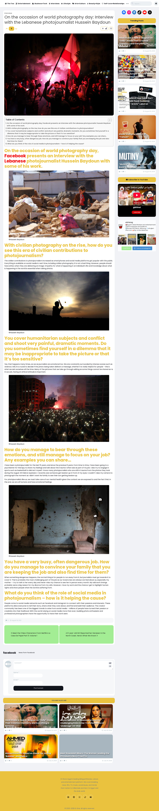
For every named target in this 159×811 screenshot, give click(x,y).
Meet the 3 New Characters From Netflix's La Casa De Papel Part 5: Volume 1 (30, 634)
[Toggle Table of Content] (108, 120)
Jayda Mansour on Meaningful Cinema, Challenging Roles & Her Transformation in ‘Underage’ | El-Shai (82, 723)
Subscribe (137, 212)
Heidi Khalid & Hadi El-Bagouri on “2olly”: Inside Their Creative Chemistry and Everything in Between (29, 723)
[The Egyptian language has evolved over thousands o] (151, 239)
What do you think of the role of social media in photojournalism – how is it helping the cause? (45, 144)
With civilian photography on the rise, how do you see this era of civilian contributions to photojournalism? (50, 128)
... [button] (127, 3)
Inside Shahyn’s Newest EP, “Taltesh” (132, 135)
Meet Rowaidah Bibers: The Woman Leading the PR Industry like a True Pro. (84, 755)
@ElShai (137, 207)
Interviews (55, 3)
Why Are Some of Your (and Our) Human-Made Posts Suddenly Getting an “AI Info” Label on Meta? (136, 102)
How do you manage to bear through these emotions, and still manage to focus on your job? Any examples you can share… (57, 136)
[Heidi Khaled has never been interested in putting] (141, 239)
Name (16, 672)
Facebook (15, 156)
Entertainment (24, 3)
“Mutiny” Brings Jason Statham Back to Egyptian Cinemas (135, 165)
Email (16, 680)
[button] (104, 28)
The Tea (10, 3)
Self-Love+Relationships (114, 3)
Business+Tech (41, 3)
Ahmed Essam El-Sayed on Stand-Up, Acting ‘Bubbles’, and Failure (28, 755)
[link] (111, 28)
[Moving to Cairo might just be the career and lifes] (132, 239)
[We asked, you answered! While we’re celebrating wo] (122, 239)
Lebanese (15, 161)
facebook (9, 653)
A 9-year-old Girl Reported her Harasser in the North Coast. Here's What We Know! (85, 634)
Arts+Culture (80, 3)
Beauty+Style (94, 3)
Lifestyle (67, 3)
